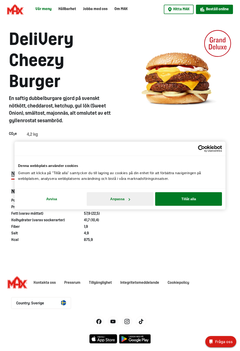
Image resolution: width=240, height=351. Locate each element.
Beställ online (217, 9)
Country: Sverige (30, 303)
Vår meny (43, 9)
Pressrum (72, 282)
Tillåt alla (188, 199)
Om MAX (121, 9)
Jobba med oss (95, 9)
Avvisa (51, 199)
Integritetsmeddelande (139, 282)
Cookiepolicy (178, 282)
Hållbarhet (67, 9)
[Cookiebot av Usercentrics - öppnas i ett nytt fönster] (201, 148)
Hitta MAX (181, 9)
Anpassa (117, 199)
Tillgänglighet (100, 282)
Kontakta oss (45, 282)
